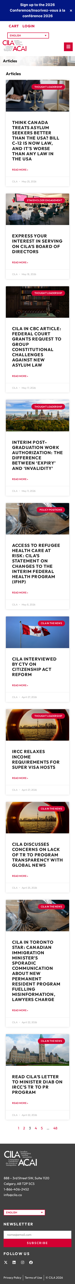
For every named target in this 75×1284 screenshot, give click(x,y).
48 (55, 1128)
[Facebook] (31, 1262)
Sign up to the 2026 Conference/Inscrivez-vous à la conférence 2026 (37, 10)
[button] (28, 35)
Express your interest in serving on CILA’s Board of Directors (37, 243)
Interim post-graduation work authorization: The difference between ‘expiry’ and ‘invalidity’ (37, 455)
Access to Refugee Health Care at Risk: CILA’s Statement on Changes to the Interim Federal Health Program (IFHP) (36, 563)
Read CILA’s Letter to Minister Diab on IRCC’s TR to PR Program (37, 1084)
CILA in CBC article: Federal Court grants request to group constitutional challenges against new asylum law (36, 347)
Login (28, 26)
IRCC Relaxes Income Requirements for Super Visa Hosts (36, 759)
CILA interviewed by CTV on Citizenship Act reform (34, 666)
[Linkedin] (14, 1262)
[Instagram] (22, 1262)
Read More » (20, 169)
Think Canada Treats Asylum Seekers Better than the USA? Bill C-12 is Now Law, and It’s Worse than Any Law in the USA (36, 140)
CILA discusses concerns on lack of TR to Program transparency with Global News (37, 854)
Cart (14, 26)
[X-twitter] (6, 1262)
